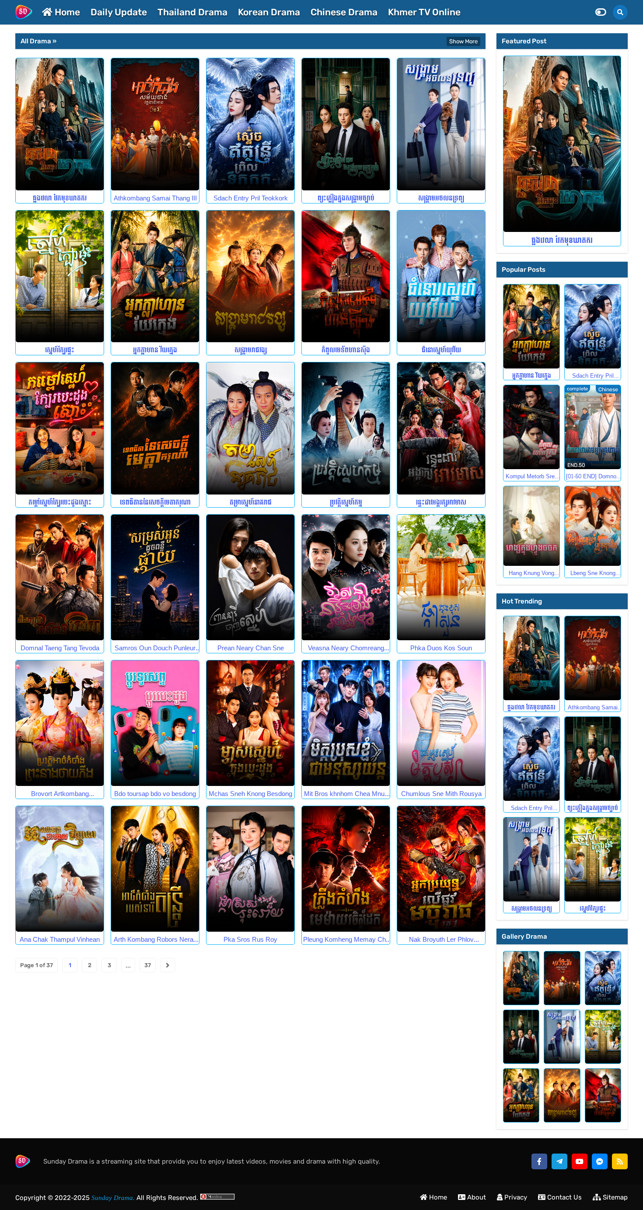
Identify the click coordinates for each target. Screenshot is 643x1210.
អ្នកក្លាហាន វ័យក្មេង (155, 350)
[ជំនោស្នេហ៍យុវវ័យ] (441, 276)
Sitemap (614, 1197)
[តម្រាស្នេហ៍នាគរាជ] (250, 428)
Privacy (515, 1197)
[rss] (620, 1161)
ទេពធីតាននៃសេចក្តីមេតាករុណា (155, 502)
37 (147, 965)
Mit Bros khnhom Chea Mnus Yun (346, 794)
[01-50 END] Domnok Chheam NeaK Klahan (593, 476)
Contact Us (563, 1197)
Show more (463, 41)
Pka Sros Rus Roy (250, 939)
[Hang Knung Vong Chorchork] (531, 526)
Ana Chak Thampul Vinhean (60, 939)
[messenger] (600, 1161)
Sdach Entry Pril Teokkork (250, 198)
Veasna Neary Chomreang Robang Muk (346, 648)
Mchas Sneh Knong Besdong (250, 794)
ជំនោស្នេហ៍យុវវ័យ (441, 350)
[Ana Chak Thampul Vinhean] (60, 869)
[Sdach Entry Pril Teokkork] (250, 124)
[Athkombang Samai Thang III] (155, 124)
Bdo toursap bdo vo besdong (155, 794)
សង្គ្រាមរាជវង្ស (250, 350)
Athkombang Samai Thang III (155, 198)
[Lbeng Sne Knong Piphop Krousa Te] (593, 526)
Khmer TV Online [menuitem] (424, 12)
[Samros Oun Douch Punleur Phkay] (155, 577)
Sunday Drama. (112, 1197)
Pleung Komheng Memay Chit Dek (346, 939)
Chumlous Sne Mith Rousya (441, 794)
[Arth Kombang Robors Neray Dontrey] (155, 869)
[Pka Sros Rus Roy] (250, 869)
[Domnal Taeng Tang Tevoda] (60, 577)
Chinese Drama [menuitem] (344, 12)
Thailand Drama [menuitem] (192, 12)
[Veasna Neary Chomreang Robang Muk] (346, 577)
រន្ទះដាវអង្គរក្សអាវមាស (441, 502)
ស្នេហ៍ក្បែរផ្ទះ (59, 350)
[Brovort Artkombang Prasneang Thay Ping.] (60, 723)
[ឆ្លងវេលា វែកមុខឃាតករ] (60, 124)
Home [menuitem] (66, 12)
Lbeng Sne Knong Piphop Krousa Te (592, 573)
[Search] (620, 12)
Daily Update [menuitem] (119, 12)
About (475, 1197)
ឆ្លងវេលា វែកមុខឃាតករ (60, 198)
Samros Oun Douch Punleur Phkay (155, 648)
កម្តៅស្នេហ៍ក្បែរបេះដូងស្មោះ (59, 502)
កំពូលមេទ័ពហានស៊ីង (346, 350)
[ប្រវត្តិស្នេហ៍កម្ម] (346, 428)
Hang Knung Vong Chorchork (531, 573)
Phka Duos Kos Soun (441, 648)
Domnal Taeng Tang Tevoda (60, 648)
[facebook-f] (539, 1161)
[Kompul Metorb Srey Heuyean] (531, 427)
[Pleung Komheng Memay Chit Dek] (346, 869)
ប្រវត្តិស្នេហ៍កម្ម (346, 502)
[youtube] (579, 1161)
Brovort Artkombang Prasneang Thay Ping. (59, 794)
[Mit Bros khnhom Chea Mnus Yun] (346, 723)
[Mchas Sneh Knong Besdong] (250, 723)
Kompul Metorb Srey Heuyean (532, 476)
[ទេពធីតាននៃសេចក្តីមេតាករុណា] (155, 428)
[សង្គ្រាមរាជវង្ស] (250, 276)
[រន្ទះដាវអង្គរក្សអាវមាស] (441, 428)
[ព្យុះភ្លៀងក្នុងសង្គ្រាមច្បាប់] (346, 124)
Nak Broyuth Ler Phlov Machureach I (441, 939)
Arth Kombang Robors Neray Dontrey (155, 939)
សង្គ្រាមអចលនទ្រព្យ (441, 198)
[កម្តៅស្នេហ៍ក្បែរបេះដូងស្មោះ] (60, 428)
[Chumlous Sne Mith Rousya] (441, 723)
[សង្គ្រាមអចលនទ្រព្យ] (441, 124)
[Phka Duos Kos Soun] (441, 577)
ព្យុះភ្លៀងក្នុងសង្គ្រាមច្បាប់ (346, 198)
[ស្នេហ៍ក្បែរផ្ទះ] (60, 276)
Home (437, 1197)
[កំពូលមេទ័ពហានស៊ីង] (346, 276)
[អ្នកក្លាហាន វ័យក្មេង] (155, 276)
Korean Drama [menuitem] (269, 12)
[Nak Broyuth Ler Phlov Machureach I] (441, 869)
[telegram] (559, 1161)
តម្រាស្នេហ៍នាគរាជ (251, 502)
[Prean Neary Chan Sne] (250, 577)
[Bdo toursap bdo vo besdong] (155, 723)
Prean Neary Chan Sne (250, 648)
